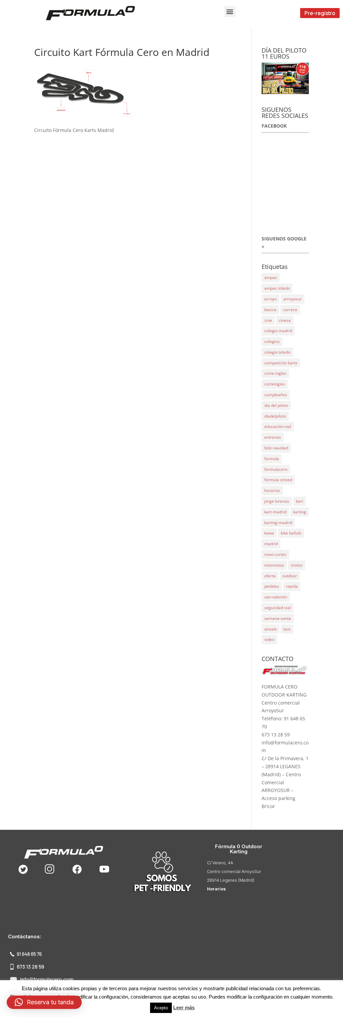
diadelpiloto (275, 416)
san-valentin (275, 597)
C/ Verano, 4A (220, 862)
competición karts (280, 363)
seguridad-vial (277, 607)
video (269, 639)
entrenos (272, 437)
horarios (272, 490)
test (286, 629)
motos (296, 565)
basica (270, 309)
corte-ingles (275, 373)
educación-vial (277, 426)
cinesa (285, 320)
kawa (269, 533)
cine (268, 320)
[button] (229, 11)
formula (271, 458)
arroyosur (292, 299)
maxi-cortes (275, 554)
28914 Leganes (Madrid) (230, 880)
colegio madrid (278, 331)
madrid (271, 544)
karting (299, 512)
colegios (272, 341)
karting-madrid (278, 522)
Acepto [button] (161, 1007)
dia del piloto (276, 405)
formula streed (278, 480)
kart (299, 501)
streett (270, 629)
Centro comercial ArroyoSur (234, 871)
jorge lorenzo (276, 501)
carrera (290, 309)
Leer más (184, 1007)
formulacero (275, 469)
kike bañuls (291, 533)
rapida (292, 586)
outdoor (289, 576)
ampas (270, 277)
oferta (270, 576)
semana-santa (277, 618)
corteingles (274, 384)
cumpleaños (275, 394)
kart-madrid (275, 512)
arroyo (270, 299)
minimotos (274, 565)
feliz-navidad (276, 448)
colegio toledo (277, 352)
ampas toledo (277, 288)
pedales (271, 586)
